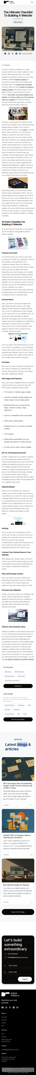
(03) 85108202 (13, 954)
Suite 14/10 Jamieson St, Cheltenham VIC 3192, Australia (8, 1059)
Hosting (3, 1036)
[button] (32, 2)
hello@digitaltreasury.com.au (18, 957)
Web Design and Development (6, 1040)
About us (4, 1020)
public (25, 130)
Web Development (9, 676)
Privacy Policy (24, 1072)
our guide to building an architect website (19, 659)
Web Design (8, 671)
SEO (2, 1034)
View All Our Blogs (18, 912)
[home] (9, 2)
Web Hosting (21, 676)
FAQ (2, 1025)
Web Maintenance (19, 671)
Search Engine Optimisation (12, 680)
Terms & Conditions (13, 1072)
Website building (20, 79)
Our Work (4, 1017)
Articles (3, 1023)
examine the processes (23, 84)
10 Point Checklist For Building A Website (12, 1070)
